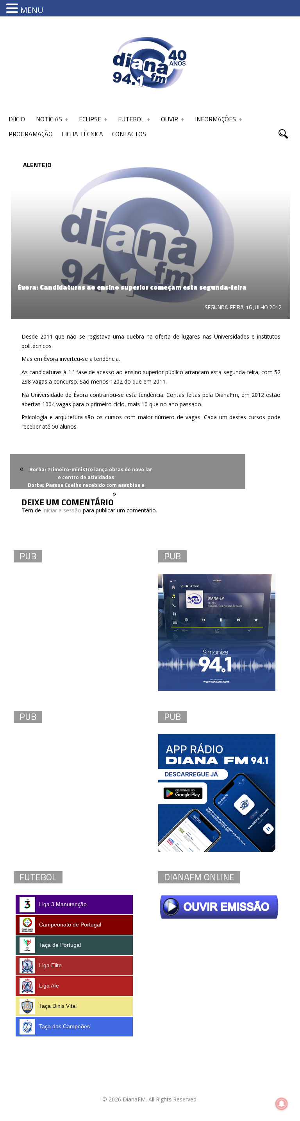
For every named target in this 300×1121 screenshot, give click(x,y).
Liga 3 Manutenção (63, 904)
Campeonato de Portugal (70, 924)
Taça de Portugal (60, 945)
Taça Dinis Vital (58, 1006)
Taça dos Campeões (64, 1026)
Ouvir (169, 119)
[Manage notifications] (281, 1104)
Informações (215, 119)
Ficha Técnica (82, 134)
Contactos (129, 134)
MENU (31, 10)
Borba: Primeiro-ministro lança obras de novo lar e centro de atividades (90, 473)
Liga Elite (50, 965)
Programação (31, 134)
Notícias (49, 119)
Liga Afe (49, 985)
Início (17, 119)
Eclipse (90, 119)
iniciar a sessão (62, 510)
